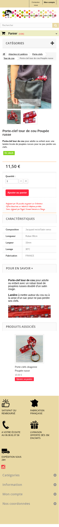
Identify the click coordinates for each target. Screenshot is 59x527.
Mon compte (49, 2)
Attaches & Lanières (18, 54)
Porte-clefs (37, 54)
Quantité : (10, 176)
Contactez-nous (36, 3)
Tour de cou (9, 58)
